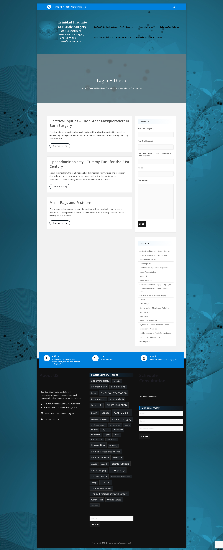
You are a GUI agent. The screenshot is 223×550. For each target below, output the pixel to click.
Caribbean (122, 412)
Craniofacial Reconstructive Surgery (152, 295)
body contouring (118, 386)
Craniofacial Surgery (143, 37)
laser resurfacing (97, 439)
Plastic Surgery (98, 470)
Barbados (117, 381)
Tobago (94, 483)
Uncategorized (144, 341)
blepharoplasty (99, 386)
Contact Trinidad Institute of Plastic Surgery (113, 27)
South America (99, 476)
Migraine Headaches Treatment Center (154, 325)
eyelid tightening (115, 425)
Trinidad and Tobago (101, 488)
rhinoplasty (118, 470)
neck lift (94, 464)
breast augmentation (114, 393)
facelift (127, 425)
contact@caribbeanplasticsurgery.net (59, 413)
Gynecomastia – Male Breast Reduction (154, 308)
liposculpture (111, 439)
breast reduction (116, 405)
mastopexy (113, 446)
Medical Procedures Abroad (105, 451)
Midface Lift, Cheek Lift (148, 320)
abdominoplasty (100, 380)
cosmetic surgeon (99, 419)
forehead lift (95, 435)
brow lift (94, 413)
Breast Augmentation (147, 272)
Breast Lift (143, 276)
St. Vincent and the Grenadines (120, 477)
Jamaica (116, 435)
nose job (104, 464)
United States (114, 499)
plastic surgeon (120, 463)
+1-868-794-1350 (52, 419)
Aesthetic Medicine (102, 37)
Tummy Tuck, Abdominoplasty (150, 337)
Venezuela (94, 505)
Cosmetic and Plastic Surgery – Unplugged (155, 284)
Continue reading (61, 146)
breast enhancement (98, 399)
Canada (106, 412)
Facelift (142, 299)
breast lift (96, 405)
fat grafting (106, 430)
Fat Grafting (143, 304)
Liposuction (143, 316)
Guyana (107, 435)
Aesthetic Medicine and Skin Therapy (153, 255)
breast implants (117, 399)
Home (159, 37)
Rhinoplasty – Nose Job (148, 329)
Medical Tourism (100, 457)
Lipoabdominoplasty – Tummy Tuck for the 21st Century (89, 164)
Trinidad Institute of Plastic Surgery (109, 493)
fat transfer (118, 430)
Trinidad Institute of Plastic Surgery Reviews (155, 333)
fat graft (94, 430)
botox (93, 393)
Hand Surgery (122, 37)
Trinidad (105, 482)
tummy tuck (97, 499)
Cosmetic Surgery (146, 27)
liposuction (98, 445)
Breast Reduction (145, 280)
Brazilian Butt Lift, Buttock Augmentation (155, 268)
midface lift (117, 458)
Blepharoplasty (145, 264)
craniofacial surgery (98, 425)
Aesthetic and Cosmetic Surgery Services (154, 251)
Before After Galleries (169, 27)
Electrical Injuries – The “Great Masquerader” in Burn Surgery (115, 88)
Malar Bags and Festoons (70, 202)
